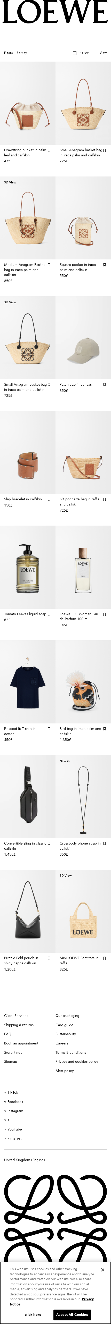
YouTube (14, 1129)
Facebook (15, 1102)
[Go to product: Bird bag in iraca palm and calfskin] (83, 681)
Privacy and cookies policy (77, 1062)
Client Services (16, 1016)
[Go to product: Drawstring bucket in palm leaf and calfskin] (28, 103)
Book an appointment (21, 1043)
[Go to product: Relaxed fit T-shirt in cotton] (28, 681)
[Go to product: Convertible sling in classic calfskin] (28, 796)
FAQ (7, 1034)
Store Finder (14, 1053)
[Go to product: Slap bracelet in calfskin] (28, 452)
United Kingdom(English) (24, 1160)
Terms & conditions (71, 1053)
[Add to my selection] (49, 150)
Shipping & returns (19, 1025)
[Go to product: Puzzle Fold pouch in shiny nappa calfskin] (28, 911)
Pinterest (14, 1138)
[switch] (103, 53)
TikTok (12, 1092)
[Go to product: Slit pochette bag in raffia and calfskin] (83, 452)
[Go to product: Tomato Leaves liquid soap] (28, 567)
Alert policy (65, 1071)
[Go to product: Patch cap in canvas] (83, 338)
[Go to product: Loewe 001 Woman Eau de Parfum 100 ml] (83, 567)
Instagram (15, 1111)
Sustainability (66, 1034)
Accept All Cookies (72, 1315)
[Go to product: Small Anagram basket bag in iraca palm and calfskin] (83, 103)
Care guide (64, 1025)
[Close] (102, 1270)
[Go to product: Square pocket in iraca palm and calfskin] (83, 218)
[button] (81, 53)
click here (33, 1315)
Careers (62, 1043)
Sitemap (10, 1062)
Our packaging (67, 1016)
